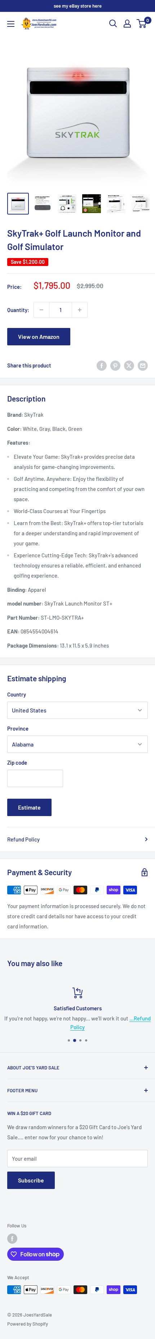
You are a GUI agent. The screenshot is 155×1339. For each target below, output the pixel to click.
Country (16, 694)
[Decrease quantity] (41, 309)
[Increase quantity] (79, 309)
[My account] (127, 24)
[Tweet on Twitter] (129, 365)
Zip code (17, 762)
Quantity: (18, 310)
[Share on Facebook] (102, 365)
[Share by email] (143, 365)
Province (17, 728)
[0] (141, 23)
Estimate (29, 807)
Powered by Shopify (27, 1324)
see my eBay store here (78, 6)
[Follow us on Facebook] (12, 1239)
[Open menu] (10, 24)
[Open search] (113, 24)
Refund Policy (23, 839)
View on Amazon (38, 336)
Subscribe (31, 1180)
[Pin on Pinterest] (115, 365)
